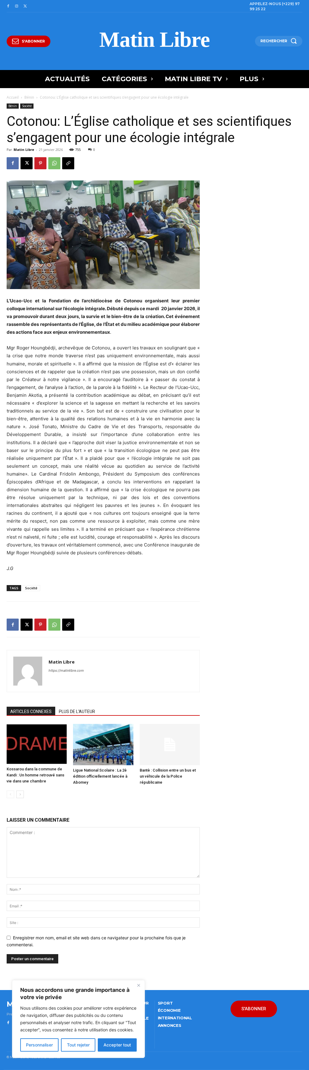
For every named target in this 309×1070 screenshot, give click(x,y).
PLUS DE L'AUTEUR (77, 711)
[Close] (138, 985)
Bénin (29, 97)
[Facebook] (8, 6)
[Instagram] (16, 6)
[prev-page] (10, 794)
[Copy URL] (68, 163)
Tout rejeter (78, 1044)
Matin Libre (24, 149)
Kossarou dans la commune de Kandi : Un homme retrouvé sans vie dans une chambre (35, 775)
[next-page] (20, 794)
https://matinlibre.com (66, 670)
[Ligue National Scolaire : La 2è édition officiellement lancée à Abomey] (103, 744)
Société (27, 106)
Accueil (13, 97)
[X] (25, 6)
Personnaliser (39, 1044)
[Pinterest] (40, 163)
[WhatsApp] (54, 163)
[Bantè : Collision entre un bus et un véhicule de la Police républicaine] (170, 744)
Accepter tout (117, 1044)
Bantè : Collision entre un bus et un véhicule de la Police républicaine (168, 776)
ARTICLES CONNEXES (31, 711)
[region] (78, 1019)
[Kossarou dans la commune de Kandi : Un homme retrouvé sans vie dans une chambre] (37, 744)
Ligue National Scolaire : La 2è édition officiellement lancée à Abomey (100, 776)
